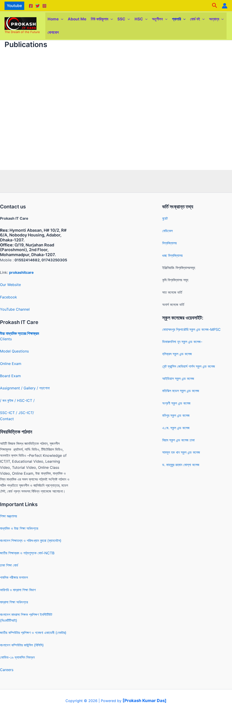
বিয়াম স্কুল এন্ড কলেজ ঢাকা (178, 440)
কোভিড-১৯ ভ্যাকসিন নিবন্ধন (17, 657)
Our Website (10, 284)
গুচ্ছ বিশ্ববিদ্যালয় (172, 255)
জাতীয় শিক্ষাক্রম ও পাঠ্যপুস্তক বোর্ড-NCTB (27, 553)
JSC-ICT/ (26, 412)
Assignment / (12, 388)
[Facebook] (31, 6)
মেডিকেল (167, 231)
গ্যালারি (176, 19)
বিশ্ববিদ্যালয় (169, 243)
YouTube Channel (15, 309)
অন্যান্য (214, 19)
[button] (14, 6)
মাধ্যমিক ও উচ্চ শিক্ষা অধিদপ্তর (19, 528)
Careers (6, 669)
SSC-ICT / (9, 412)
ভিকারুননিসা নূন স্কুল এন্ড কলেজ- (182, 341)
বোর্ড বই (195, 19)
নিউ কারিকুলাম (99, 19)
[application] (61, 19)
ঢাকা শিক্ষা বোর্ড (9, 565)
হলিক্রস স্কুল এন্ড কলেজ (177, 354)
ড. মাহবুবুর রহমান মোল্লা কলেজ (180, 464)
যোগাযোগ (53, 32)
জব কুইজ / (9, 400)
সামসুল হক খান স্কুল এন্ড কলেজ (181, 452)
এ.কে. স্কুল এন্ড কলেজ (176, 428)
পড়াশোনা (44, 388)
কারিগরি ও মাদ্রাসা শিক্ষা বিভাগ (18, 590)
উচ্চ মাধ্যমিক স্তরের (13, 333)
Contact (7, 419)
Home (53, 19)
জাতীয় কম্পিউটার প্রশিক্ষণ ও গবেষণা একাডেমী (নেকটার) (33, 632)
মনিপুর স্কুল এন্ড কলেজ (176, 415)
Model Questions (14, 351)
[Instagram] (44, 6)
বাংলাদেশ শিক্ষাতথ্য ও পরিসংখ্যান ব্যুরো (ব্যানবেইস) (30, 540)
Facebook (8, 297)
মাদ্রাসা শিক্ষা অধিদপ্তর (14, 602)
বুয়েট (165, 218)
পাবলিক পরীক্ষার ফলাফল (14, 577)
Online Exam (10, 363)
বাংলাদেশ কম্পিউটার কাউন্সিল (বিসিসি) (22, 645)
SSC (121, 19)
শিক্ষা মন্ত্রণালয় (8, 516)
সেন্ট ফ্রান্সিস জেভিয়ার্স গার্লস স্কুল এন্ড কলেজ (188, 366)
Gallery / (31, 388)
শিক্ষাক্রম (32, 333)
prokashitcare (21, 272)
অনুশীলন (157, 19)
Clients (6, 339)
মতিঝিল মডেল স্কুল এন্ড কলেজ (180, 390)
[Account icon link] (224, 6)
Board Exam (10, 376)
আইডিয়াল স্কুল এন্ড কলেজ (178, 378)
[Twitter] (38, 6)
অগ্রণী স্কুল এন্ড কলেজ (176, 403)
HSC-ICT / (26, 400)
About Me (77, 19)
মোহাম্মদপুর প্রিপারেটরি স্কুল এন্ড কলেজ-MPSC (191, 329)
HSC (139, 19)
